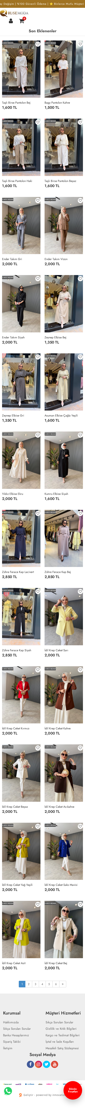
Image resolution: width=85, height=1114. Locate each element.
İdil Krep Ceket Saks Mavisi (61, 885)
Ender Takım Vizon (56, 259)
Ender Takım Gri (12, 259)
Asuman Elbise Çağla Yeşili (61, 415)
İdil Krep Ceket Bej (56, 963)
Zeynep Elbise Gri (13, 415)
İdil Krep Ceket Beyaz (15, 807)
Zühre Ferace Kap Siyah (16, 650)
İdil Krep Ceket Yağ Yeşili (17, 885)
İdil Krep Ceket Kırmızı (16, 728)
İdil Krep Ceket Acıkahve (59, 807)
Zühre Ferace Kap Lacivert (18, 572)
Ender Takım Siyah (13, 337)
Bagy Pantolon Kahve (57, 103)
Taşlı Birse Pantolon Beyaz (60, 181)
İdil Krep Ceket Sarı (56, 650)
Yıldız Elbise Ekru (12, 494)
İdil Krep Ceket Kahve (58, 728)
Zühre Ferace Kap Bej (58, 572)
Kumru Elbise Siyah (56, 494)
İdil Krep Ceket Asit (13, 963)
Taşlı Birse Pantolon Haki (17, 181)
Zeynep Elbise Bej (55, 337)
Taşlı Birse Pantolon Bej (16, 103)
